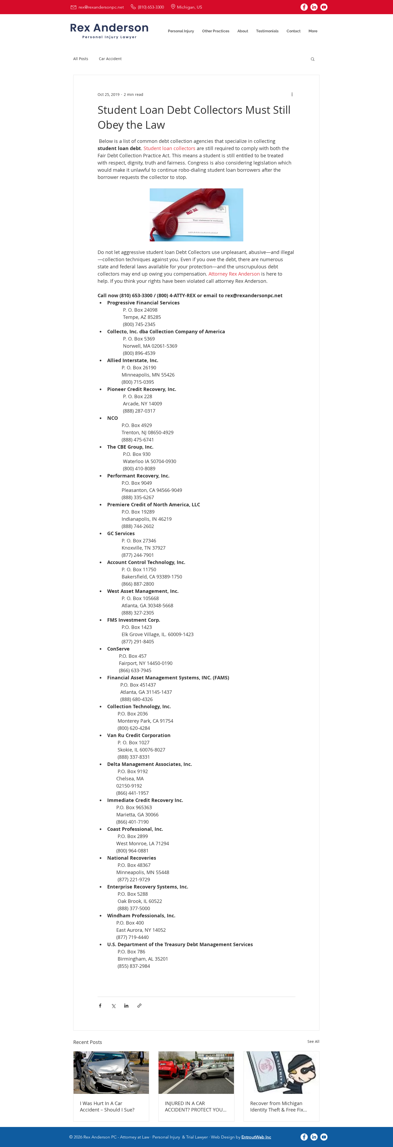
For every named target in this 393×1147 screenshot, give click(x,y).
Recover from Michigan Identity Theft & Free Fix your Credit (276, 1106)
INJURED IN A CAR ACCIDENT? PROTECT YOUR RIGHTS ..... (195, 1106)
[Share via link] (139, 1005)
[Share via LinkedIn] (126, 1005)
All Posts (80, 58)
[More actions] (292, 94)
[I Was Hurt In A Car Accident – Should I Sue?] (111, 1072)
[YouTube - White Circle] (324, 7)
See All (313, 1041)
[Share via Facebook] (100, 1005)
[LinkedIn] (314, 7)
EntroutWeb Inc (256, 1137)
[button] (312, 59)
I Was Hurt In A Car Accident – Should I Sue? (107, 1106)
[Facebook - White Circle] (304, 7)
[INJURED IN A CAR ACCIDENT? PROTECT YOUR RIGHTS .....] (196, 1072)
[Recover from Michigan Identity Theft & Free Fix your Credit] (281, 1072)
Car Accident (110, 58)
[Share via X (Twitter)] (113, 1005)
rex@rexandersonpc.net (101, 7)
